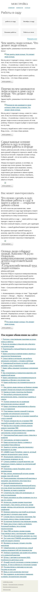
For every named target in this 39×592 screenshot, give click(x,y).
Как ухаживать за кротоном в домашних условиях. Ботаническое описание (17, 575)
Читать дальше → (7, 81)
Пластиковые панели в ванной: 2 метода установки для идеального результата (17, 412)
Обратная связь (7, 589)
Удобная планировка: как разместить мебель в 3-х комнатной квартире (19, 553)
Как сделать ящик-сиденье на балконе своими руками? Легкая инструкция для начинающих (19, 388)
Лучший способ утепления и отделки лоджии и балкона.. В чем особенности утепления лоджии (19, 563)
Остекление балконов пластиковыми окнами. (20, 521)
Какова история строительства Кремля (18, 392)
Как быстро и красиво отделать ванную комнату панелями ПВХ (16, 426)
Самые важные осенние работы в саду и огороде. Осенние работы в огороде (17, 144)
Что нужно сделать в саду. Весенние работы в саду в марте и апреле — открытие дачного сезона (18, 201)
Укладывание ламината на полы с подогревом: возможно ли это (15, 458)
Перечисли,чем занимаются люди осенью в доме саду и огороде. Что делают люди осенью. (18, 92)
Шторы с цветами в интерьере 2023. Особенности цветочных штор (15, 558)
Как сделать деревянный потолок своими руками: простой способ (17, 474)
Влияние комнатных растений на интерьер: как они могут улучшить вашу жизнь (18, 513)
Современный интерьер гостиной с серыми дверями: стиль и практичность (18, 364)
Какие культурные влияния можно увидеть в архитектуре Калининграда (18, 354)
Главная (11, 7)
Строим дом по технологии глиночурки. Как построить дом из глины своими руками (18, 517)
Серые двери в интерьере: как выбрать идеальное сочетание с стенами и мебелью (17, 359)
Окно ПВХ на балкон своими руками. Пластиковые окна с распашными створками (17, 532)
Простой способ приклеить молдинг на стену (20, 536)
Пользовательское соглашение (16, 584)
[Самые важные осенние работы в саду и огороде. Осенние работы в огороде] (19, 182)
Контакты (5, 584)
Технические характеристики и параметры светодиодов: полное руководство (18, 431)
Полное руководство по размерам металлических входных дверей (15, 402)
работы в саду (10, 21)
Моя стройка (19, 3)
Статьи (27, 7)
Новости (19, 7)
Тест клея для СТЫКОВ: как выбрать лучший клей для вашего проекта (19, 539)
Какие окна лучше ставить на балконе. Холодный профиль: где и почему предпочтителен (16, 526)
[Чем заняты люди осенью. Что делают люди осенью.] (19, 55)
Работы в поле (29, 32)
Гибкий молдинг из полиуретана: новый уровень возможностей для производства (17, 549)
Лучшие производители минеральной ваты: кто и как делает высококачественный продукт (18, 486)
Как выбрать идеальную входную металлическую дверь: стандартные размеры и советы (18, 396)
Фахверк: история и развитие (14, 490)
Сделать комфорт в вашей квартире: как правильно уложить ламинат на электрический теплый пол (18, 463)
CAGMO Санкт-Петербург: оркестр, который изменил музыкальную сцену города (18, 453)
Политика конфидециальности (10, 587)
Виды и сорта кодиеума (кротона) (16, 572)
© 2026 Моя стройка (8, 582)
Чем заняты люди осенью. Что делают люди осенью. (19, 44)
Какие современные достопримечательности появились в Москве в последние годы (18, 378)
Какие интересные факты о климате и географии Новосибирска (16, 443)
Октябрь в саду (28, 21)
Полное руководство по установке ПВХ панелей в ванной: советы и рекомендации (17, 422)
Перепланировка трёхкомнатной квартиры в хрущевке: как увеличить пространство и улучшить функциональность (19, 480)
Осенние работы (10, 32)
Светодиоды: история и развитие (16, 440)
